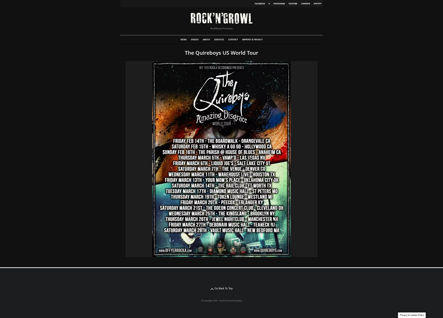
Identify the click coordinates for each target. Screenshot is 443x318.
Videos (195, 39)
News (183, 39)
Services (219, 39)
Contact (233, 39)
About (206, 39)
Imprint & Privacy (252, 39)
